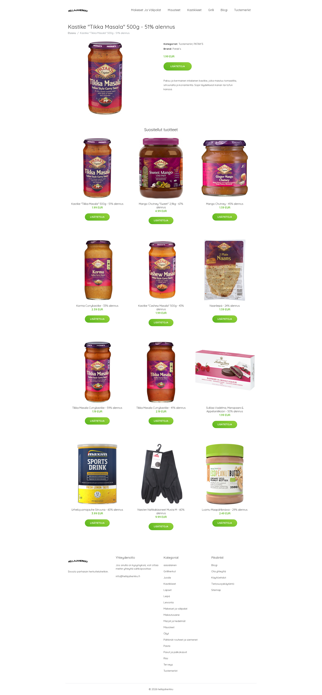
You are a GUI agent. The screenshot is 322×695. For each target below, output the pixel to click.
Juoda (167, 577)
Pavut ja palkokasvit (175, 652)
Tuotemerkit (242, 10)
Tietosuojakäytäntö (222, 583)
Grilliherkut (170, 571)
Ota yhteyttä (218, 571)
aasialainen (170, 565)
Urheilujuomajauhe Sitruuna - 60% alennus (97, 509)
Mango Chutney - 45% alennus (224, 203)
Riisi (166, 658)
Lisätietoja (177, 66)
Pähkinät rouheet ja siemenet (181, 639)
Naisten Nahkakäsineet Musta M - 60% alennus (161, 511)
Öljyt (166, 633)
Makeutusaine (172, 614)
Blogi (224, 10)
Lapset (168, 590)
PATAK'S (198, 43)
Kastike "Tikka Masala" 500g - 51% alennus (97, 203)
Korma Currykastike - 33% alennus (97, 305)
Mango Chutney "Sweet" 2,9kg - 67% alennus (161, 205)
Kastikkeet (194, 10)
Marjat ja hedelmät (174, 621)
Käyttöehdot (218, 577)
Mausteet (174, 10)
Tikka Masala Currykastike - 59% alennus (97, 407)
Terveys (168, 664)
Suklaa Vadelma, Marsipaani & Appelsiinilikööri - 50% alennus (225, 409)
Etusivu (72, 33)
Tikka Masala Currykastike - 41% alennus (161, 407)
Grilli (211, 10)
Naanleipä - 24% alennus (225, 305)
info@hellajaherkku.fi (128, 576)
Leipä (167, 596)
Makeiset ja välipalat (146, 10)
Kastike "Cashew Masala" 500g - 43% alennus (161, 307)
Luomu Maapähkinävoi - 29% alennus (225, 509)
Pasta (167, 645)
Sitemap (216, 590)
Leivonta (169, 602)
